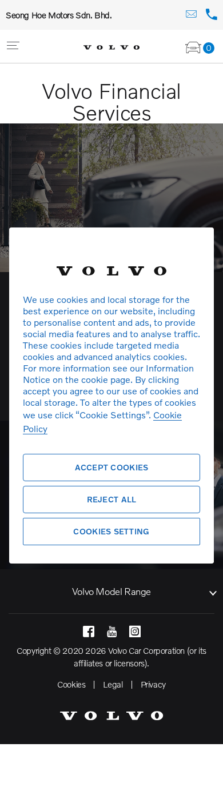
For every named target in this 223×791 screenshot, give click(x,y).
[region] (111, 395)
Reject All (112, 499)
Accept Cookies (112, 467)
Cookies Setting (111, 531)
